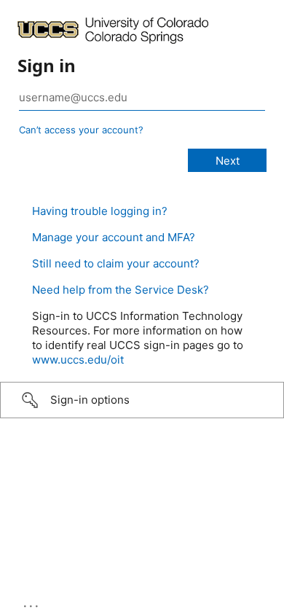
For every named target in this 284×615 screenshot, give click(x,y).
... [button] (32, 602)
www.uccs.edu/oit (78, 360)
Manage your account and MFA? (113, 237)
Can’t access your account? (81, 130)
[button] (142, 400)
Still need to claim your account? (116, 263)
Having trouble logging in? (99, 211)
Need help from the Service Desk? (120, 290)
